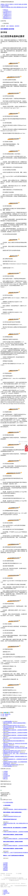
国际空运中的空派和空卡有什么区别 (12, 750)
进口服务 (7, 14)
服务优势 (7, 16)
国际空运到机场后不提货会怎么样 (11, 725)
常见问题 (5, 774)
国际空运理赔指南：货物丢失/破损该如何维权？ (14, 722)
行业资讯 (5, 773)
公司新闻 (5, 771)
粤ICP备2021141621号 (18, 880)
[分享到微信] (7, 712)
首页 (5, 9)
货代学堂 (17, 26)
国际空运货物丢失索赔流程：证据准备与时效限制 (15, 729)
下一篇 (4, 715)
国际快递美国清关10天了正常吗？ (11, 746)
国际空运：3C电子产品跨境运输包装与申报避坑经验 (13, 855)
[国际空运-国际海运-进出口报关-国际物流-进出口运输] (14, 7)
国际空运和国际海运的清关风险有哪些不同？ (14, 740)
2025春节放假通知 (7, 766)
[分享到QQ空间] (1, 712)
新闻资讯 (12, 26)
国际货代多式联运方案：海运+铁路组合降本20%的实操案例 (15, 827)
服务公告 (5, 778)
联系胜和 (7, 18)
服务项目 (7, 12)
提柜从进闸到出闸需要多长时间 (10, 764)
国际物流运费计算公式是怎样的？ (11, 752)
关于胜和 (7, 11)
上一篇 (5, 714)
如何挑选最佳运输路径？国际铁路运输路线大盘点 (15, 756)
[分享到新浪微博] (2, 712)
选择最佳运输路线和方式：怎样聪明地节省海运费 (15, 759)
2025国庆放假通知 (7, 721)
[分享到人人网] (5, 712)
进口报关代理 (6, 775)
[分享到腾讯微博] (4, 712)
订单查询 (7, 15)
